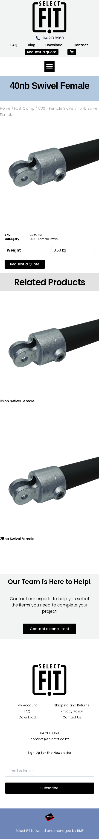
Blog (31, 45)
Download (54, 45)
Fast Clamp (24, 108)
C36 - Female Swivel (56, 108)
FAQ (13, 45)
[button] (71, 52)
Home (5, 108)
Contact (80, 45)
